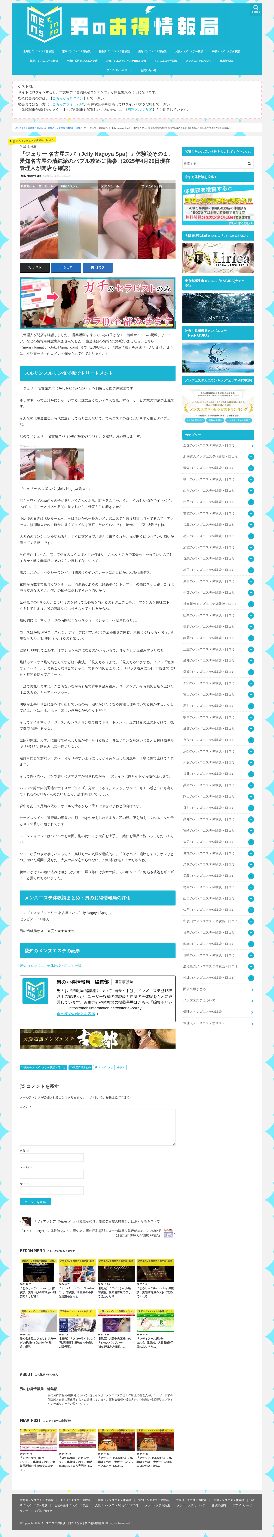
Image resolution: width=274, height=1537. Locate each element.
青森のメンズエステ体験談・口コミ (209, 468)
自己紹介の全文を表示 (76, 1014)
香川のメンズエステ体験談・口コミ (209, 808)
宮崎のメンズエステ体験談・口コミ (209, 830)
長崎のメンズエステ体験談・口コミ (209, 955)
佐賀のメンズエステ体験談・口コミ (209, 909)
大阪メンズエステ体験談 (189, 51)
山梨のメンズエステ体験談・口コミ (209, 615)
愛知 (122, 1067)
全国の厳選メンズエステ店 (82, 60)
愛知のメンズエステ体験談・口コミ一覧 (50, 966)
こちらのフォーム (66, 104)
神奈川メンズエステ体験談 (114, 51)
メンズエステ (105, 1067)
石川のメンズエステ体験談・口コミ (209, 706)
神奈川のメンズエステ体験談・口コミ (210, 604)
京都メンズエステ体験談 (226, 51)
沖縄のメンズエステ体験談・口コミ (209, 977)
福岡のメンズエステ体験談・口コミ (209, 932)
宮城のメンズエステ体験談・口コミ (209, 513)
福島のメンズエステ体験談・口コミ (209, 524)
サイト (24, 1183)
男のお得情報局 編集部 (38, 1389)
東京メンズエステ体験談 (76, 51)
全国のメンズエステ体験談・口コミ (209, 445)
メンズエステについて (198, 60)
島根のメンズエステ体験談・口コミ (209, 853)
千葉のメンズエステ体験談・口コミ (209, 592)
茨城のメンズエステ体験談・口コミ (209, 547)
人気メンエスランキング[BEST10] (126, 60)
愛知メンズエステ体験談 (152, 51)
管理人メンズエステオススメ (204, 1023)
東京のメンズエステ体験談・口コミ (209, 581)
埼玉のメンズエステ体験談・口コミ (209, 570)
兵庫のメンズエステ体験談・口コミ (209, 785)
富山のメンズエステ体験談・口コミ (209, 694)
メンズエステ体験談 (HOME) (29, 128)
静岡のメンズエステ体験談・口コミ (209, 638)
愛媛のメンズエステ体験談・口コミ (209, 671)
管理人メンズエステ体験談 (202, 1011)
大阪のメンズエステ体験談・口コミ (209, 762)
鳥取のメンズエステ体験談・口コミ (209, 864)
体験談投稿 (226, 60)
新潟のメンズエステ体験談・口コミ (209, 683)
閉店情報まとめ (82, 1067)
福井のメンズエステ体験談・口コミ (209, 773)
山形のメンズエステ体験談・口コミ (209, 490)
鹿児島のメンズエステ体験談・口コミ (210, 966)
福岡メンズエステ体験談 (44, 60)
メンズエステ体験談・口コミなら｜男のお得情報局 (72, 1523)
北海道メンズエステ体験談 (38, 51)
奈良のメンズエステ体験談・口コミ (209, 740)
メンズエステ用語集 (165, 60)
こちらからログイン (67, 98)
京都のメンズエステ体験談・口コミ (209, 751)
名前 (25, 1150)
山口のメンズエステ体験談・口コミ (209, 898)
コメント (28, 1106)
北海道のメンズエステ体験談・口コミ (210, 456)
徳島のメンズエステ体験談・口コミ (209, 887)
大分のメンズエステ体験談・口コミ (209, 842)
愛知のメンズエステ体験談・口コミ (65, 128)
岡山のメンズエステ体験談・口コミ (209, 796)
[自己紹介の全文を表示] (97, 1014)
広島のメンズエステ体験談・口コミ (209, 875)
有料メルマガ (138, 109)
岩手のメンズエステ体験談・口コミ (209, 502)
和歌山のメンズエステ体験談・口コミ (210, 921)
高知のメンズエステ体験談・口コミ (209, 819)
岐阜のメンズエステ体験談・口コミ (209, 717)
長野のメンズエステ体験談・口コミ (209, 626)
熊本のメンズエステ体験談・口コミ (209, 944)
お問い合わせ (148, 70)
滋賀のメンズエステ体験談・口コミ (209, 728)
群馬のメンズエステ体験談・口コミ (209, 558)
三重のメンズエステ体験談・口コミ (209, 649)
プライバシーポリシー (119, 70)
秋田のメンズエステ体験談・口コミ (209, 479)
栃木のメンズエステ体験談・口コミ (209, 536)
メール (26, 1167)
